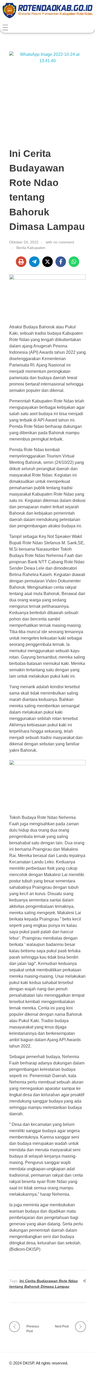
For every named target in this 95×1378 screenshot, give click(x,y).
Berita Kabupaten (30, 248)
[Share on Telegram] (34, 261)
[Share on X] (47, 261)
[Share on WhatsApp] (74, 261)
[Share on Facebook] (60, 261)
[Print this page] (21, 261)
